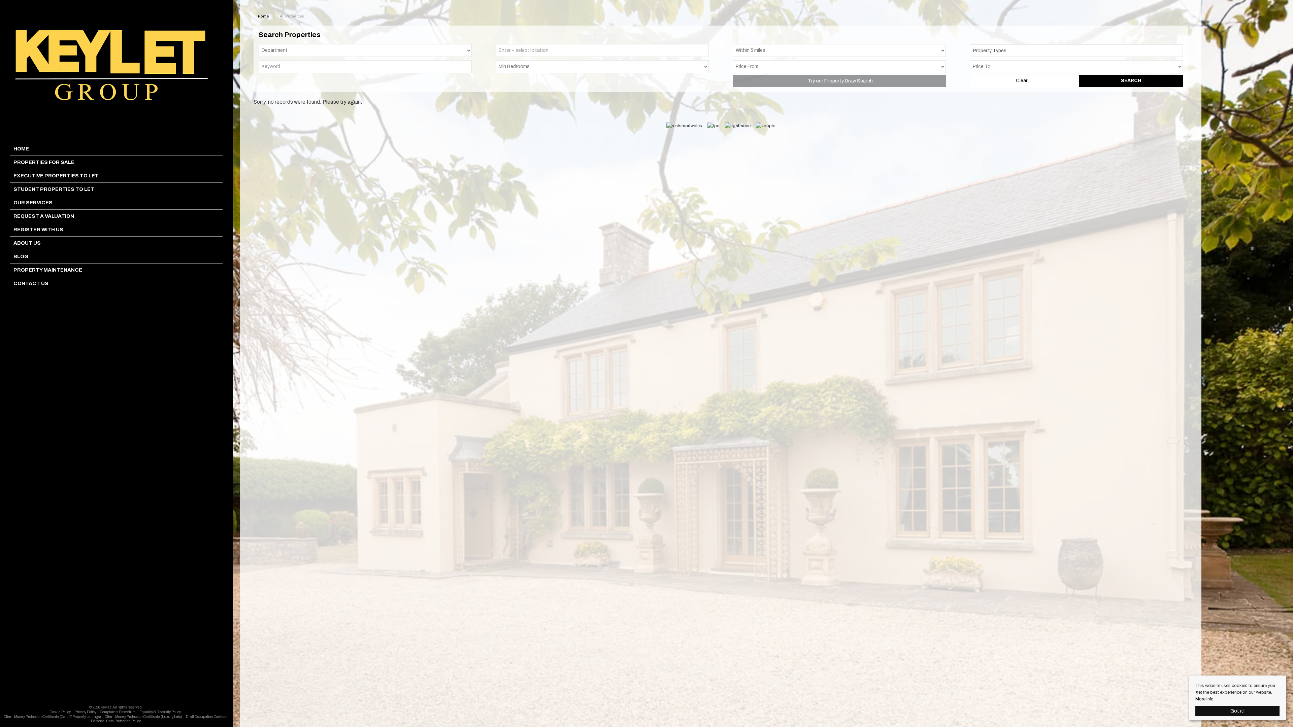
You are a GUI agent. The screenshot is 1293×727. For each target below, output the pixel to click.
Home (21, 148)
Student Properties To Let (53, 189)
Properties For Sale (43, 162)
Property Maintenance (47, 270)
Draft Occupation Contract (206, 717)
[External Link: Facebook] (115, 700)
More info (1204, 699)
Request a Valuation (43, 216)
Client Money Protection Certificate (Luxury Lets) (143, 717)
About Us (27, 243)
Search (1131, 80)
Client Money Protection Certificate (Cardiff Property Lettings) (52, 717)
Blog (20, 256)
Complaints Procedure (118, 712)
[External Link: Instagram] (117, 700)
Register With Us (38, 229)
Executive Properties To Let (56, 175)
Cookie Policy (60, 712)
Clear (1021, 80)
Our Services (33, 202)
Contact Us (30, 283)
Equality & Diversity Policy (160, 712)
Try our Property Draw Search (839, 80)
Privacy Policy (85, 712)
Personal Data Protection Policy (116, 721)
